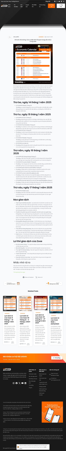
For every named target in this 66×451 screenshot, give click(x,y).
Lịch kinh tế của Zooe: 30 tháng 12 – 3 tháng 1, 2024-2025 (25, 320)
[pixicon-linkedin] (25, 383)
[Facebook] (55, 1)
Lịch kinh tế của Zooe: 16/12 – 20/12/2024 (55, 321)
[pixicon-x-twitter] (19, 383)
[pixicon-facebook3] (16, 383)
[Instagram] (64, 1)
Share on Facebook (29, 277)
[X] (57, 1)
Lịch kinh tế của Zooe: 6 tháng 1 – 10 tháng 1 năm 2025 (9, 320)
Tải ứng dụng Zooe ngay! (19, 272)
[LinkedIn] (61, 1)
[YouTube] (59, 1)
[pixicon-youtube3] (22, 383)
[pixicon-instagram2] (13, 383)
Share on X (40, 277)
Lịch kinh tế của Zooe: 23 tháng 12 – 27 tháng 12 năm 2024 (40, 319)
